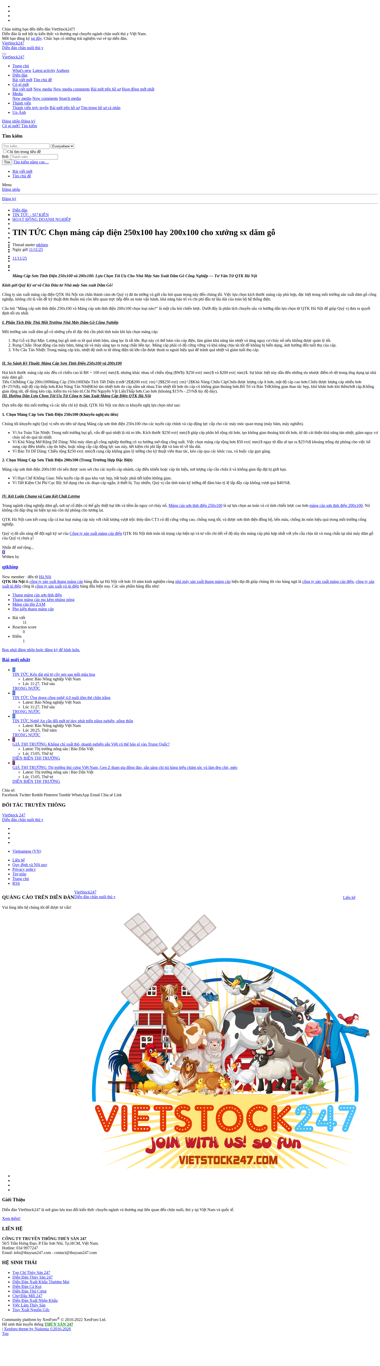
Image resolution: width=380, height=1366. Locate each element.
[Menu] (4, 54)
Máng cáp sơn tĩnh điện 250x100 (195, 505)
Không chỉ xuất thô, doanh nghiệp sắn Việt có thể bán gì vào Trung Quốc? (91, 744)
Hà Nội (45, 577)
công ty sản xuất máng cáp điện (328, 581)
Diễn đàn (19, 75)
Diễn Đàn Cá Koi (26, 1286)
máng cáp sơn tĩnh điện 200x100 (336, 505)
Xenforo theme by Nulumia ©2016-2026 (37, 1329)
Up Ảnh (19, 112)
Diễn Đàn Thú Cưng (29, 1291)
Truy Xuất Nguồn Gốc (31, 1310)
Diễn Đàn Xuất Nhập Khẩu (35, 1300)
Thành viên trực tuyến (30, 108)
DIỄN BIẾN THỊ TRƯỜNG (36, 758)
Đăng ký (9, 199)
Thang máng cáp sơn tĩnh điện (37, 595)
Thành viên (21, 103)
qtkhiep (42, 245)
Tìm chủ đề (42, 80)
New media (42, 89)
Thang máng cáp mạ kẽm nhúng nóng (43, 599)
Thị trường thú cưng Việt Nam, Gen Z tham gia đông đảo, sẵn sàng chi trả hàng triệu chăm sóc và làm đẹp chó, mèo (124, 767)
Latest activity (44, 70)
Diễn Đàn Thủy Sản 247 (32, 1277)
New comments (45, 98)
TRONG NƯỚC (26, 688)
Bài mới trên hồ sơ (106, 89)
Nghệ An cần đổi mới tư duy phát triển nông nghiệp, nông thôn (72, 721)
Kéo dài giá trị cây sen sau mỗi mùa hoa (53, 674)
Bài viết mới (22, 80)
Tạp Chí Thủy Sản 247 (31, 1272)
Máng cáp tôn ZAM (28, 604)
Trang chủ (20, 66)
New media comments (71, 89)
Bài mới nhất (16, 659)
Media (17, 94)
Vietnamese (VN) (26, 851)
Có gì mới (20, 84)
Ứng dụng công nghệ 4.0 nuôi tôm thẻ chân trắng (61, 697)
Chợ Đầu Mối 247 (27, 1296)
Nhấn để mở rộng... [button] (18, 547)
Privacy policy (24, 869)
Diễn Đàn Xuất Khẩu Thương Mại (40, 1282)
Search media (70, 98)
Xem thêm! (11, 1218)
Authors (62, 70)
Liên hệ (18, 860)
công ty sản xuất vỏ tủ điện (57, 586)
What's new (22, 70)
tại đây (36, 38)
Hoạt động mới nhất (138, 89)
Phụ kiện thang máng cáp (33, 609)
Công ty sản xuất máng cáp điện (96, 533)
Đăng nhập (11, 189)
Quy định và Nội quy (29, 864)
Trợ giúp (19, 874)
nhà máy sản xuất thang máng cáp (203, 581)
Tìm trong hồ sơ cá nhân (100, 108)
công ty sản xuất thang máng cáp (56, 581)
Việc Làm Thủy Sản (28, 1305)
